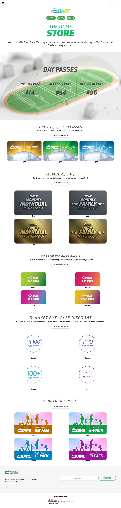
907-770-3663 (32, 479)
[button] (3, 3)
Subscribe (107, 478)
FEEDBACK (21, 479)
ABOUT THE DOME (11, 479)
